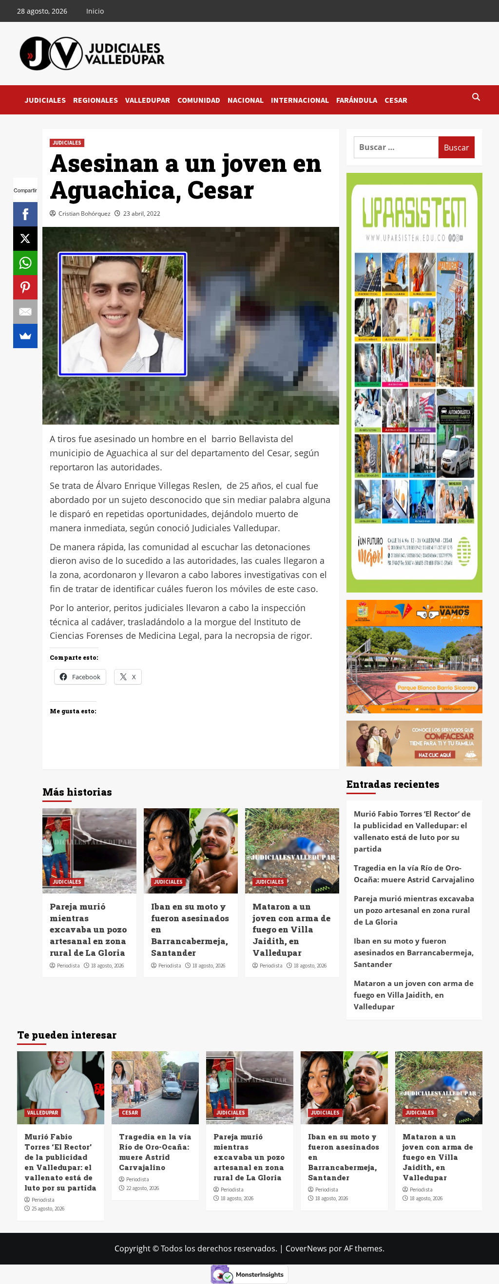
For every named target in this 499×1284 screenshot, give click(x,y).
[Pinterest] (25, 287)
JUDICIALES (45, 100)
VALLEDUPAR (147, 100)
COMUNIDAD (198, 100)
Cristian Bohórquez (84, 213)
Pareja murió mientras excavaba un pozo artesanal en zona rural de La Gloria (88, 929)
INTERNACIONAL (300, 100)
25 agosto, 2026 (48, 1208)
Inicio (95, 11)
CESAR (395, 100)
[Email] (25, 311)
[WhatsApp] (25, 263)
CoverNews (306, 1248)
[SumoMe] (25, 336)
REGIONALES (95, 100)
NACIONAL (246, 100)
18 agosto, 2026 (107, 965)
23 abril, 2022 (141, 213)
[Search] (476, 97)
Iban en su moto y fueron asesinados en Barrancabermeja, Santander (414, 952)
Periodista (68, 965)
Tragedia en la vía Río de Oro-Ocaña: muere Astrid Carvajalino (414, 873)
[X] (25, 238)
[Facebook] (25, 214)
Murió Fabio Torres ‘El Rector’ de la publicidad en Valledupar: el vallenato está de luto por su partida (412, 831)
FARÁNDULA (356, 100)
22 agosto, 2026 (142, 1188)
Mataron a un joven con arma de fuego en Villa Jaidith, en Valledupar (291, 929)
